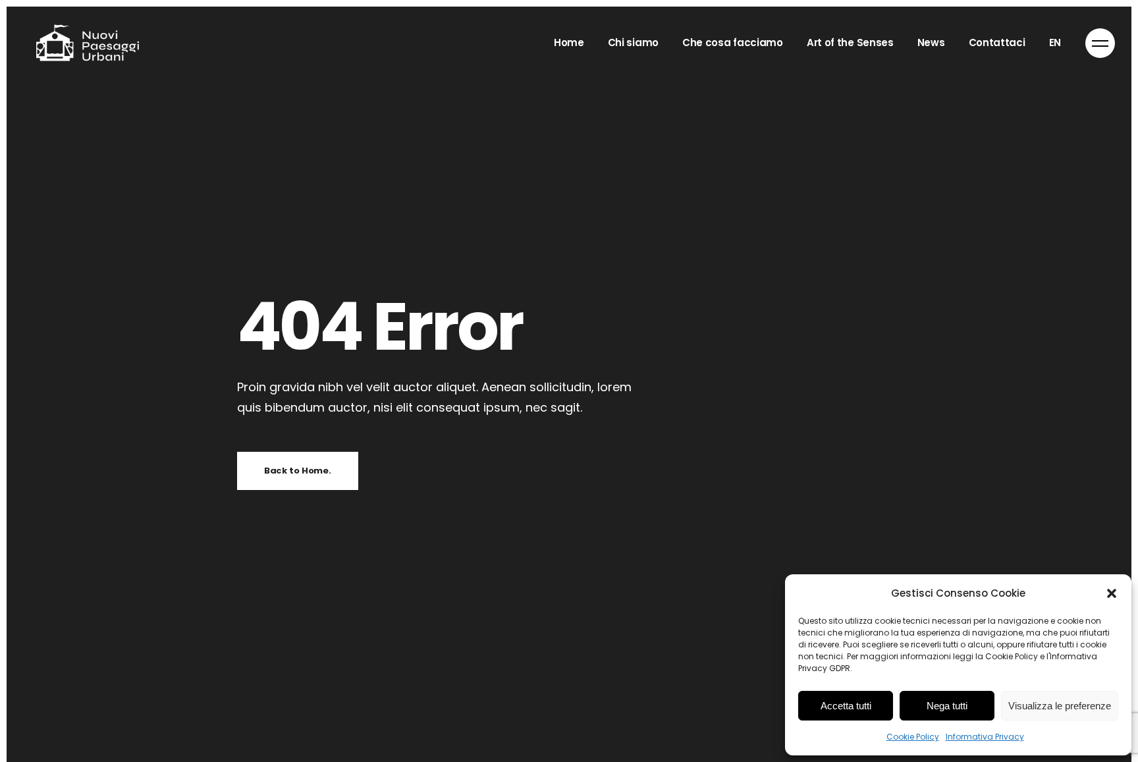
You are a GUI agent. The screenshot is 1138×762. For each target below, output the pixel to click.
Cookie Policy (912, 736)
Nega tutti (947, 705)
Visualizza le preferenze (1059, 705)
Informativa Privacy (985, 736)
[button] (1111, 593)
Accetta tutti (846, 705)
